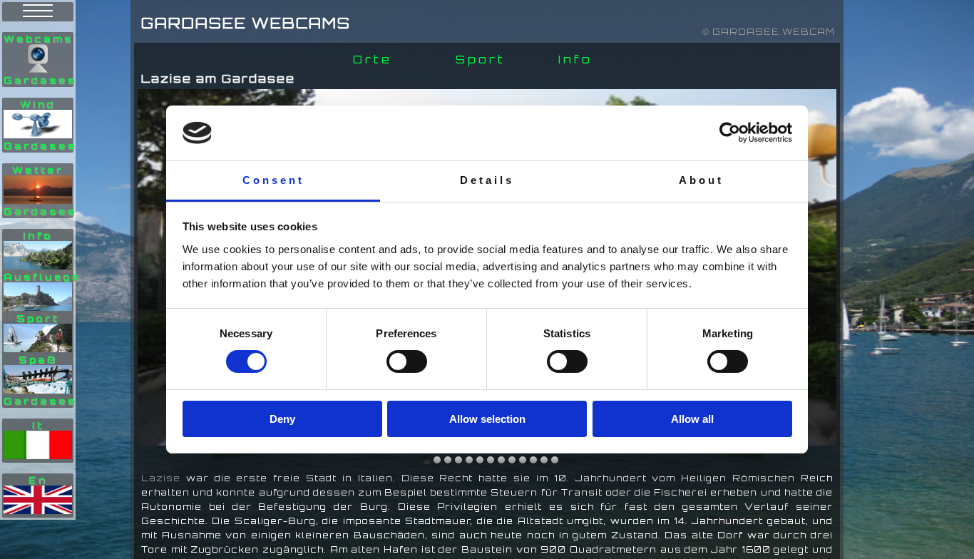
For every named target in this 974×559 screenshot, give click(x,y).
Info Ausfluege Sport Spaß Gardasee (42, 318)
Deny (282, 419)
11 (544, 460)
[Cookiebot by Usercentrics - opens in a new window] (729, 132)
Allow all (692, 419)
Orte (372, 59)
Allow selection (487, 419)
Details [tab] (487, 180)
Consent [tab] (273, 180)
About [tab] (701, 180)
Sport (481, 59)
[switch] (406, 361)
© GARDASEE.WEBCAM (768, 31)
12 (554, 460)
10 (533, 460)
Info (575, 59)
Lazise (160, 478)
